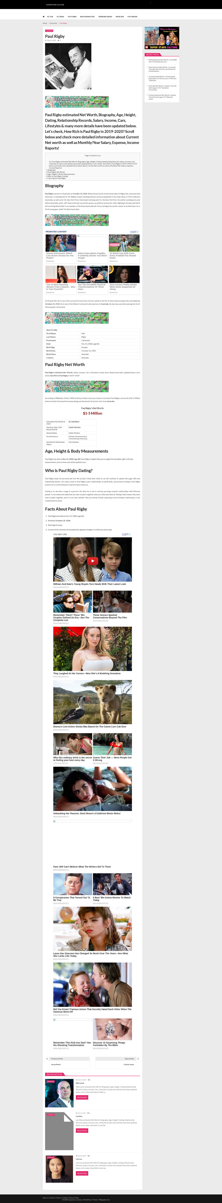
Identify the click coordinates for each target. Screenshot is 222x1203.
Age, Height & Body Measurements (60, 174)
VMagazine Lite (104, 1200)
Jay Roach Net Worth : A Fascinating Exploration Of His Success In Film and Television (162, 78)
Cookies (65, 1198)
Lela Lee (79, 1159)
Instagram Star (87, 17)
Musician (120, 17)
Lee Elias (79, 1116)
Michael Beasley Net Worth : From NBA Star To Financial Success (163, 61)
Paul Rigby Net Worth (55, 172)
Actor (50, 17)
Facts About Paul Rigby (56, 178)
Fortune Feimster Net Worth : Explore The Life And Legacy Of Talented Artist (162, 97)
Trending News (105, 17)
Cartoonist (49, 30)
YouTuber (72, 17)
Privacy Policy (74, 1198)
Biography (51, 170)
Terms (58, 1198)
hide (98, 156)
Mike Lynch (80, 1083)
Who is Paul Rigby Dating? (57, 176)
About (45, 1198)
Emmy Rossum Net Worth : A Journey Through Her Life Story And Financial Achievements (162, 69)
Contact (52, 1198)
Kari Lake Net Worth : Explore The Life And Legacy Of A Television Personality (162, 88)
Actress (60, 17)
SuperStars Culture (55, 5)
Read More (82, 1097)
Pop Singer (132, 17)
